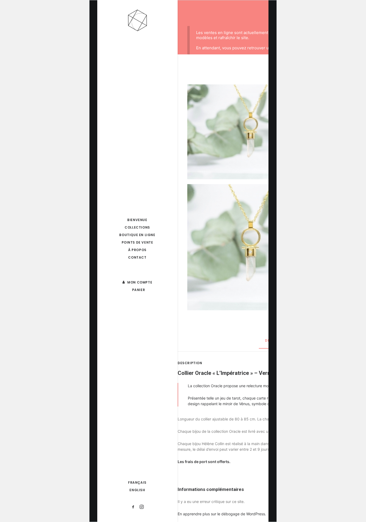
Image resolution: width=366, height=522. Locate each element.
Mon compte (139, 282)
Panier (138, 290)
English (137, 490)
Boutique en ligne (137, 235)
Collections (137, 227)
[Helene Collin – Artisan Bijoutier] (137, 20)
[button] (137, 262)
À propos (137, 250)
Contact (137, 257)
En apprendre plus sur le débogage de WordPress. (222, 514)
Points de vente (137, 242)
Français (137, 482)
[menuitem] (137, 220)
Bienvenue (137, 220)
